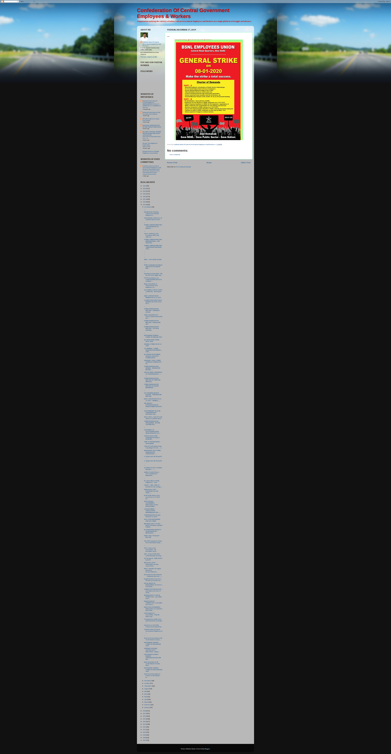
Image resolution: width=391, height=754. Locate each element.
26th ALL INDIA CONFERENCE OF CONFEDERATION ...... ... (153, 374)
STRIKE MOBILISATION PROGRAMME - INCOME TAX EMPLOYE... (152, 423)
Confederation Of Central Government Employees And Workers (152, 44)
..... (145, 262)
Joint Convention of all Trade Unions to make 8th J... (152, 663)
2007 (144, 740)
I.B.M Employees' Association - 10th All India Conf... (151, 614)
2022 (144, 196)
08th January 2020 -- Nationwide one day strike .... (151, 491)
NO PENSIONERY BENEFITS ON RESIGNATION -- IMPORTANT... (152, 531)
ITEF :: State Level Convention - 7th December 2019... (150, 549)
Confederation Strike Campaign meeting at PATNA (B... (152, 437)
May (145, 696)
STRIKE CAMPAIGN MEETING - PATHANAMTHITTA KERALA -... (153, 226)
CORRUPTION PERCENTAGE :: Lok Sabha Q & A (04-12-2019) (153, 591)
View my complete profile (149, 57)
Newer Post (172, 163)
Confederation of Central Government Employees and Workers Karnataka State (152, 167)
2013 (144, 724)
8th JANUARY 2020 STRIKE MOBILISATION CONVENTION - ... (152, 452)
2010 (144, 732)
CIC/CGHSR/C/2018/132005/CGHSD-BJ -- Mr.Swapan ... (153, 291)
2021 (144, 199)
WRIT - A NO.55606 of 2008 (152, 259)
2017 (144, 713)
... (144, 222)
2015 (144, 719)
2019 (144, 204)
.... (145, 209)
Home (209, 163)
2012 (144, 727)
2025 (144, 188)
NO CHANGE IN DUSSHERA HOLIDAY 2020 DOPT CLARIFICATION (152, 356)
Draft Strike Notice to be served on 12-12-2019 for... (152, 497)
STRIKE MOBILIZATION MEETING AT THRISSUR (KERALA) (152, 380)
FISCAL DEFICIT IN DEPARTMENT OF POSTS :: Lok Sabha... (153, 585)
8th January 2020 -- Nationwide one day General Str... (151, 564)
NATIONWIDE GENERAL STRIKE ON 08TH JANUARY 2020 (153, 669)
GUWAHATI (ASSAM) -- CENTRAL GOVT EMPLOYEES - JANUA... (152, 650)
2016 (144, 716)
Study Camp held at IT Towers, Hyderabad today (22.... (153, 316)
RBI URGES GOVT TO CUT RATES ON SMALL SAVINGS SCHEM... (153, 525)
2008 (144, 737)
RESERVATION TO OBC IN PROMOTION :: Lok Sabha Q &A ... (153, 597)
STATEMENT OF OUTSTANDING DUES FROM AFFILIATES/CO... (152, 431)
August (146, 689)
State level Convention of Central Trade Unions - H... (152, 675)
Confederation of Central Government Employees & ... (153, 631)
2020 (144, 202)
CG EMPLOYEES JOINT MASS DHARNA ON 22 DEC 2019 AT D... (153, 302)
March (146, 702)
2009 (144, 735)
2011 (144, 729)
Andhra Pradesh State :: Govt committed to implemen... (152, 473)
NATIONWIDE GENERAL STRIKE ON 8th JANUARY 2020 (152, 644)
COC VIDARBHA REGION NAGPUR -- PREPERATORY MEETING (153, 394)
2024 (144, 191)
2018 (144, 711)
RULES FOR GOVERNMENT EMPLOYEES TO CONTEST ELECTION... (153, 608)
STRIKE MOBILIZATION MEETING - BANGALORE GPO (152, 322)
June (146, 694)
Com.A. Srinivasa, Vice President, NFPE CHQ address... (151, 235)
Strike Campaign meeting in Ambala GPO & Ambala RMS (153, 266)
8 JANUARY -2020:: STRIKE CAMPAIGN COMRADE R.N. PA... (153, 362)
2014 (144, 721)
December (148, 207)
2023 (144, 194)
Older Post (245, 163)
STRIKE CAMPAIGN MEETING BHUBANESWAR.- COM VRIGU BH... (153, 241)
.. (144, 635)
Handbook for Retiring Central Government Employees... (151, 213)
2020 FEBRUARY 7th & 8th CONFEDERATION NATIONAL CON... (152, 412)
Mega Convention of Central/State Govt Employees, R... (151, 285)
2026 (144, 186)
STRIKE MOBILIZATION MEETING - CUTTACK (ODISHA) (151, 328)
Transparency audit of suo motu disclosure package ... (153, 621)
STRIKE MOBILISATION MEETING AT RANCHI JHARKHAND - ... (151, 386)
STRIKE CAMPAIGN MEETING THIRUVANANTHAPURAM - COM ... (153, 247)
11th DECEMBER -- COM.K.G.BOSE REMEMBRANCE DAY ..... (152, 510)
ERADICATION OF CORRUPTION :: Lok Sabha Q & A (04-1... (153, 603)
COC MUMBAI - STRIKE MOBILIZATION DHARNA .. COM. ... (153, 350)
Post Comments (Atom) (183, 167)
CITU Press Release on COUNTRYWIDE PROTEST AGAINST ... (153, 279)
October (147, 683)
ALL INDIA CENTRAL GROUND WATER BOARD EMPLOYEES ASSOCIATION (152, 133)
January (147, 707)
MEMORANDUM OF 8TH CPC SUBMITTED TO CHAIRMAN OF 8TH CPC (152, 106)
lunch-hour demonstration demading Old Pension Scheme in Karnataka (151, 172)
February (147, 705)
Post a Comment (175, 154)
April (146, 699)
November (148, 680)
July (145, 691)
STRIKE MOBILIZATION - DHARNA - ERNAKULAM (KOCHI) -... (152, 368)
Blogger (207, 749)
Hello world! (146, 146)
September (148, 686)
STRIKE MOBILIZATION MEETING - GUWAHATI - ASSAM (152, 310)
